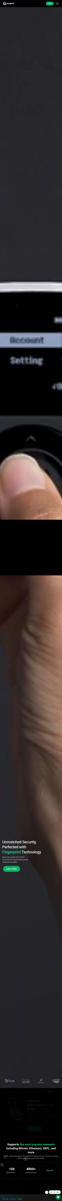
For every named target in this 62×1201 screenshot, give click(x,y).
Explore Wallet (11, 869)
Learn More (34, 1129)
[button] (57, 3)
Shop (50, 3)
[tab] (12, 1091)
